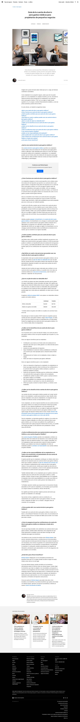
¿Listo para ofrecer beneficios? (29, 140)
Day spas (28, 675)
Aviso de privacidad (64, 705)
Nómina (13, 677)
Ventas (42, 664)
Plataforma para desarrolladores (47, 669)
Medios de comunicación (60, 668)
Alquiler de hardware (45, 673)
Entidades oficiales (64, 708)
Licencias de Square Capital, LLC (61, 712)
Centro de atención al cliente (33, 585)
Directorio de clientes (16, 671)
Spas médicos (29, 679)
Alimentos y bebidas (30, 658)
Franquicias (29, 686)
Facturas (14, 666)
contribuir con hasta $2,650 (39, 445)
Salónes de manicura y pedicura (33, 673)
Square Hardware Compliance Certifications (59, 716)
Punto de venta (15, 658)
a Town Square (17, 6)
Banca (13, 673)
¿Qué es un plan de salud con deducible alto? (33, 121)
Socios (56, 674)
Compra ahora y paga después (18, 679)
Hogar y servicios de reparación (33, 684)
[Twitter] (63, 697)
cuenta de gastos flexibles (30, 437)
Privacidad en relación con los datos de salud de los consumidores (55, 714)
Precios (42, 658)
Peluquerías (29, 671)
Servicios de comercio (45, 671)
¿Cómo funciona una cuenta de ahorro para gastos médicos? (37, 112)
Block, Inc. (66, 718)
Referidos (57, 672)
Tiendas (28, 666)
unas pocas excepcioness (39, 271)
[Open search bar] (75, 2)
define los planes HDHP (33, 295)
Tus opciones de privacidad (62, 701)
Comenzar (40, 171)
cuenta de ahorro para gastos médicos (34, 148)
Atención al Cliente (44, 666)
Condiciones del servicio (63, 703)
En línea (13, 662)
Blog (42, 662)
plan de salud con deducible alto (41, 259)
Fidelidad (14, 669)
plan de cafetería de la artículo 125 (48, 462)
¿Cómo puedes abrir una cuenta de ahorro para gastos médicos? (38, 134)
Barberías (28, 669)
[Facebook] (65, 697)
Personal (14, 675)
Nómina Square (49, 537)
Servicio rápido (29, 660)
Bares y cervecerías (30, 664)
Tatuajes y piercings (30, 677)
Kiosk (13, 664)
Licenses (66, 710)
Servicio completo (30, 662)
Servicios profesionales (31, 682)
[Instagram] (67, 697)
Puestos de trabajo (58, 670)
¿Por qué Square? (44, 660)
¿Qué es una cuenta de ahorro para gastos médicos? (35, 110)
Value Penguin (48, 317)
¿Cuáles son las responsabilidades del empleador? (34, 133)
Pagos (13, 660)
